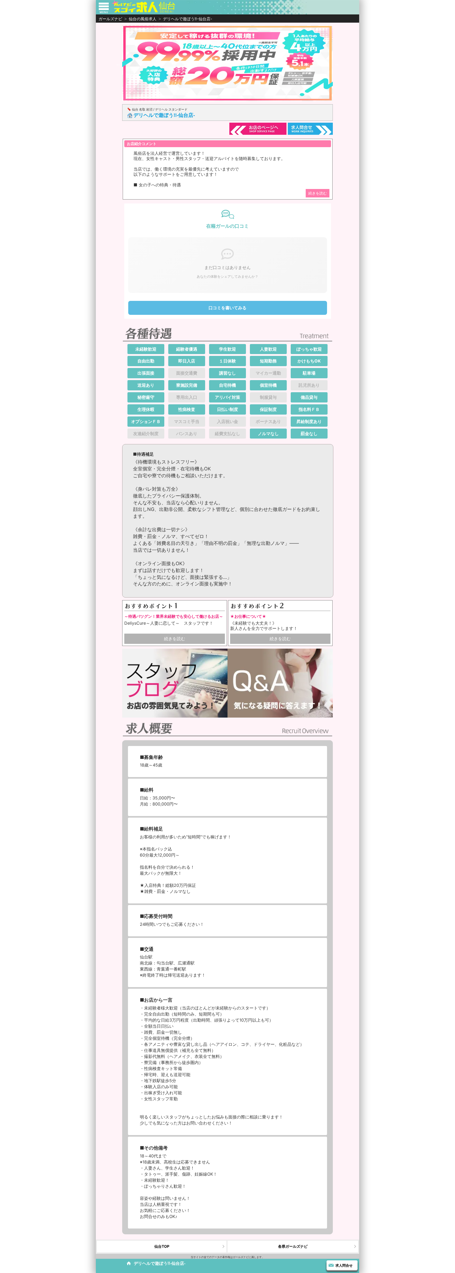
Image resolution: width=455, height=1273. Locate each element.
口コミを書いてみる (227, 307)
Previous (118, 64)
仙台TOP (161, 1246)
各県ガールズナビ (293, 1246)
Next (336, 64)
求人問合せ (344, 1265)
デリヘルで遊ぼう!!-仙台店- (164, 115)
